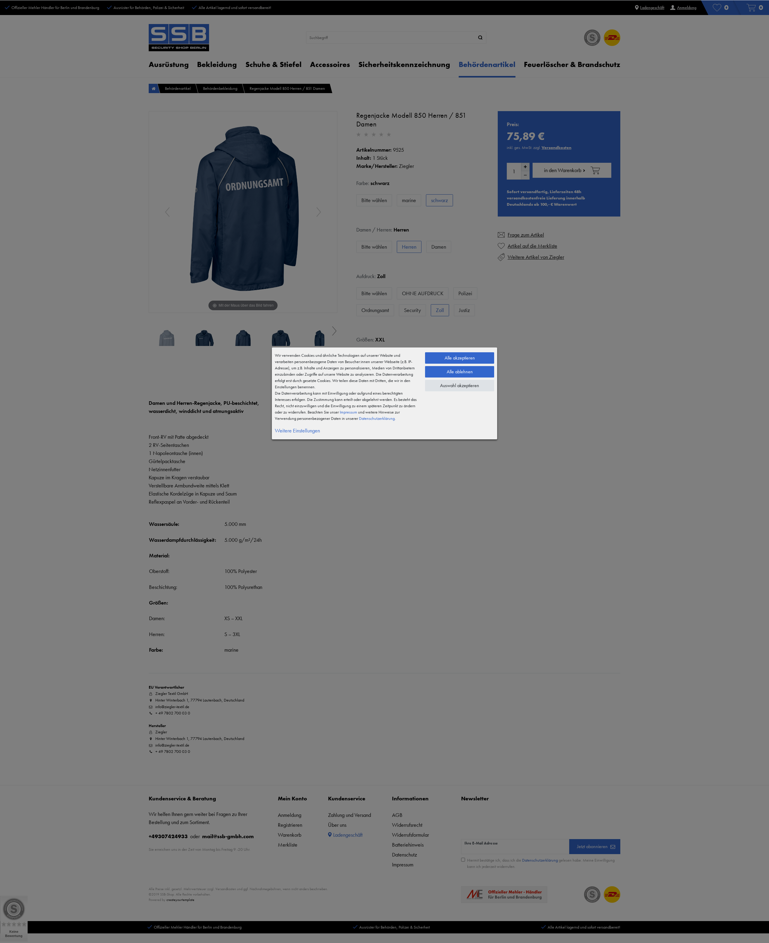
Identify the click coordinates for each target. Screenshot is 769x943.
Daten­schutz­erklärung (377, 418)
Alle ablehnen (460, 371)
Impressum (348, 412)
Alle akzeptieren (460, 358)
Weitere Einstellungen (297, 430)
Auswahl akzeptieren (459, 385)
